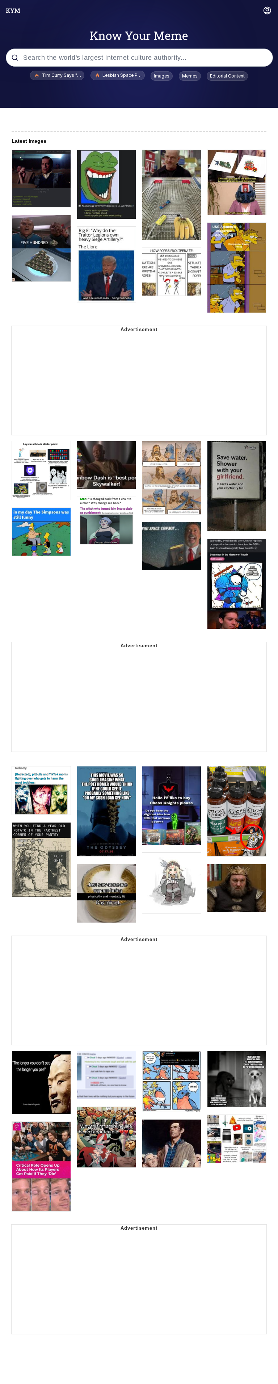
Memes (190, 76)
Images (161, 76)
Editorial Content (227, 76)
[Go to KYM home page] (13, 10)
